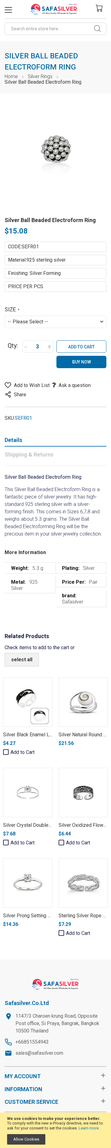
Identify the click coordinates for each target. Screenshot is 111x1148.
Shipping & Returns (29, 454)
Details (13, 440)
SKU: (10, 418)
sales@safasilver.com (39, 1053)
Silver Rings (40, 76)
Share (20, 394)
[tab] (55, 441)
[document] (55, 1130)
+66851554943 (32, 1042)
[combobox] (55, 29)
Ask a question (75, 385)
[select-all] (22, 660)
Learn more (89, 1128)
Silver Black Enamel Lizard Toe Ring (41, 735)
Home (11, 76)
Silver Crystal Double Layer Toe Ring (42, 825)
